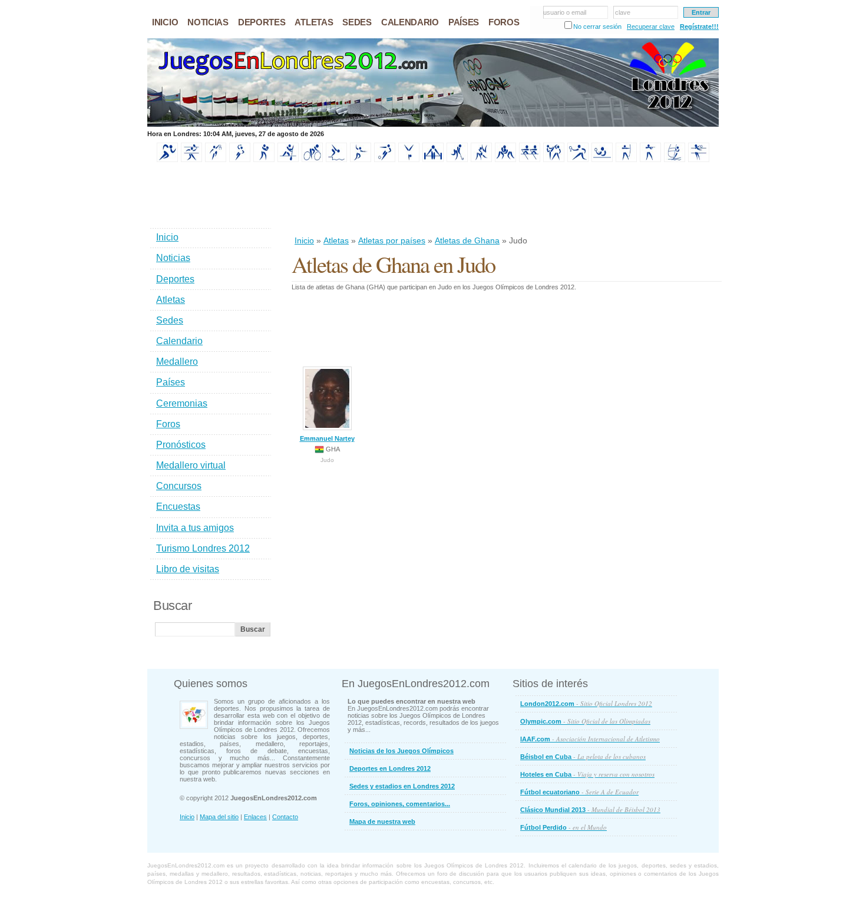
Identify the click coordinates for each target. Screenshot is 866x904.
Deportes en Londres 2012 (390, 768)
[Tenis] (578, 159)
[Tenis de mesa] (602, 159)
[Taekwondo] (553, 159)
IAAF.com (590, 738)
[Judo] (481, 159)
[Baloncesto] (215, 159)
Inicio (304, 240)
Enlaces (255, 816)
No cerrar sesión (597, 26)
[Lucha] (505, 159)
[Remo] (529, 159)
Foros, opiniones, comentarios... (399, 803)
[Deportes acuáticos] (336, 159)
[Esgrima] (360, 159)
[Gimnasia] (408, 159)
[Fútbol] (384, 159)
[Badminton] (191, 159)
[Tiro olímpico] (650, 159)
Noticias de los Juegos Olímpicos (401, 750)
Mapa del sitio (219, 816)
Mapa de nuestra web (382, 821)
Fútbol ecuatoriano (579, 791)
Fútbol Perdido (563, 827)
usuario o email (564, 12)
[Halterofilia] (433, 159)
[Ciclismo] (312, 159)
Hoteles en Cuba (587, 774)
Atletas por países (391, 240)
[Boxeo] (264, 159)
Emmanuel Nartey (327, 438)
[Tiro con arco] (626, 159)
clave (622, 12)
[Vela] (674, 159)
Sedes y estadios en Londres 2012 (402, 786)
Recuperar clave (651, 26)
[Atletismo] (167, 159)
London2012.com (586, 703)
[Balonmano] (239, 159)
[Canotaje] (288, 159)
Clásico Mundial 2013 (590, 809)
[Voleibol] (698, 159)
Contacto (285, 816)
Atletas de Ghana (467, 240)
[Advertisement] (506, 199)
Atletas (336, 240)
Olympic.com (585, 721)
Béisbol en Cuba (583, 756)
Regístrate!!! (699, 26)
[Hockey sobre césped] (457, 159)
